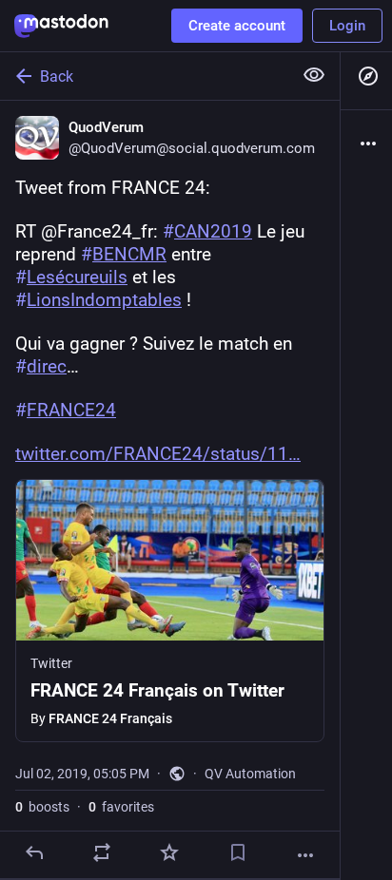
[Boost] (101, 852)
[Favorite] (169, 852)
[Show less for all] (314, 75)
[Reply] (34, 852)
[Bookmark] (237, 852)
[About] (366, 143)
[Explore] (366, 76)
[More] (305, 855)
